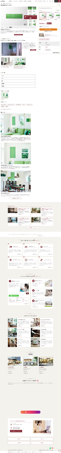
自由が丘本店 (11, 367)
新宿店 (25, 367)
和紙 (7, 106)
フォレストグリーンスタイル (26, 139)
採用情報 (42, 442)
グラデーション (29, 104)
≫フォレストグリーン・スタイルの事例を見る (8, 168)
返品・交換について (48, 49)
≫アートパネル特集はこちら (20, 140)
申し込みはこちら (35, 285)
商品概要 (3, 83)
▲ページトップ (40, 235)
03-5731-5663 (16, 428)
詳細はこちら (27, 303)
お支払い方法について (48, 50)
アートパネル (4, 104)
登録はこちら (35, 296)
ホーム (2, 3)
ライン (24, 104)
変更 (46, 42)
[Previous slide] (2, 16)
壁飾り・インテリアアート (7, 3)
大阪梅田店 (41, 367)
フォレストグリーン (11, 104)
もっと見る (30, 227)
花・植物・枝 (19, 104)
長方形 (3, 106)
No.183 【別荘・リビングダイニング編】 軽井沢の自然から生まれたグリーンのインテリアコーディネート (19, 66)
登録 (27, 293)
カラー (3, 78)
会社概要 (19, 442)
